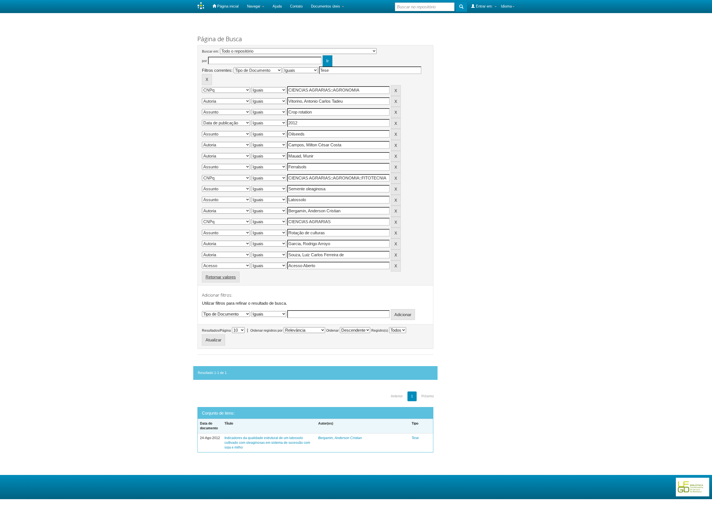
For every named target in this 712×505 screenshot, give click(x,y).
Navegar (254, 6)
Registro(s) (379, 330)
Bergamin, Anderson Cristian (340, 438)
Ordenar (332, 330)
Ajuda (277, 6)
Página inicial (227, 6)
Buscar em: (210, 51)
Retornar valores (221, 277)
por (204, 61)
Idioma (506, 6)
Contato (296, 6)
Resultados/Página (216, 330)
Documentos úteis (326, 6)
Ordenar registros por (266, 330)
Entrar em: (484, 6)
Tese (415, 438)
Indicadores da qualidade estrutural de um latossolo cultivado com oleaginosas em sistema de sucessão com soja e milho (267, 442)
